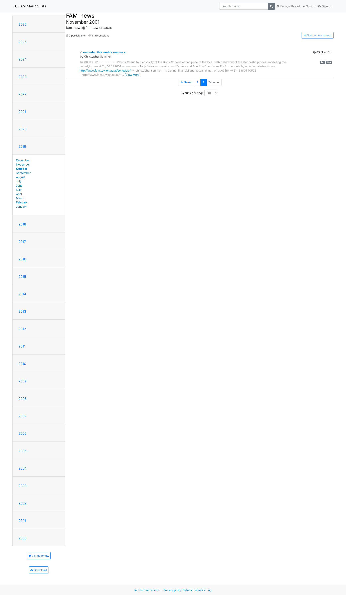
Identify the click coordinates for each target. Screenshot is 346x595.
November (23, 164)
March (20, 198)
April (19, 194)
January (21, 206)
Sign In (310, 6)
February (22, 202)
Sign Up (326, 6)
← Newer (186, 82)
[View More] (132, 74)
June (19, 185)
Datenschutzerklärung (197, 590)
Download (40, 570)
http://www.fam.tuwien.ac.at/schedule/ (105, 70)
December (23, 160)
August (20, 177)
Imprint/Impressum (146, 590)
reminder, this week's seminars (104, 52)
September (23, 173)
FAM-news (80, 15)
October (21, 168)
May (19, 189)
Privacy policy (172, 590)
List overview (40, 555)
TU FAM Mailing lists (29, 6)
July (18, 181)
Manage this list (289, 6)
